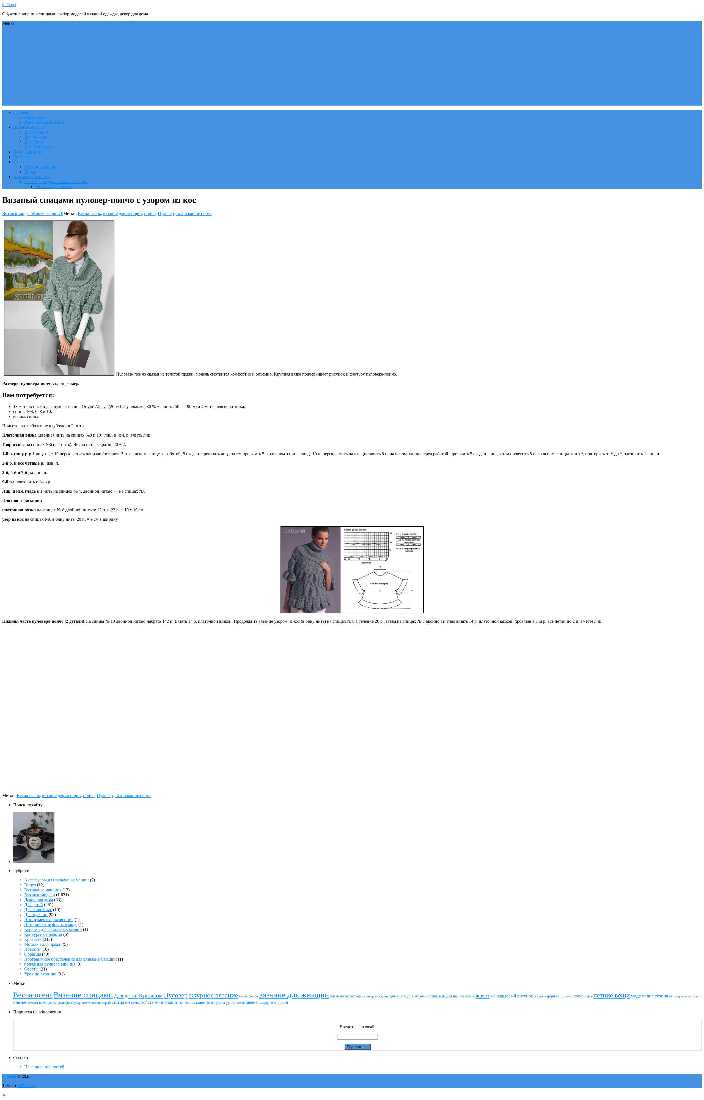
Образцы (32, 954)
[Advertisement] (352, 67)
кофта (588, 996)
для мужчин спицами (426, 996)
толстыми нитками (194, 213)
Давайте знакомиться (44, 122)
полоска (33, 1002)
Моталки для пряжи (54, 186)
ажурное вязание (213, 995)
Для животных (38, 147)
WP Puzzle (27, 1085)
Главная (20, 112)
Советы (20, 161)
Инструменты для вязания (48, 919)
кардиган (552, 996)
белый (243, 996)
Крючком (22, 157)
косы (578, 996)
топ (209, 1002)
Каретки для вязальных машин (53, 929)
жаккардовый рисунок (512, 996)
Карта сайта (35, 117)
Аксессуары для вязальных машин (56, 181)
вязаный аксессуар (345, 996)
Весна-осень (89, 213)
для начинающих (460, 996)
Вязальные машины (31, 176)
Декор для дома (27, 152)
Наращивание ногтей (44, 1067)
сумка (135, 1003)
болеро (253, 996)
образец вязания (680, 996)
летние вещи (611, 995)
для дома (382, 996)
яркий (282, 1002)
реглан (52, 1003)
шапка (251, 1002)
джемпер (368, 996)
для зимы (398, 996)
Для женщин (36, 132)
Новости (32, 949)
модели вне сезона (649, 996)
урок (230, 1002)
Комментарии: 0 (48, 213)
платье (19, 1002)
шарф (263, 1002)
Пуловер (166, 213)
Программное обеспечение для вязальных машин (70, 959)
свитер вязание (91, 1002)
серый (106, 1003)
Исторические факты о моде (50, 924)
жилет (538, 996)
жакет (482, 995)
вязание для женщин (122, 213)
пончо (150, 213)
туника (219, 1002)
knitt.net (9, 4)
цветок (240, 1002)
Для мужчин (36, 137)
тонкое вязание (191, 1002)
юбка (273, 1002)
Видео (30, 171)
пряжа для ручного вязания (49, 964)
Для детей (33, 142)
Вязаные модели (28, 127)
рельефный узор (69, 1003)
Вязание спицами (83, 994)
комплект (567, 996)
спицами (121, 1002)
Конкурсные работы (43, 934)
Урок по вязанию (40, 166)
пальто (696, 996)
